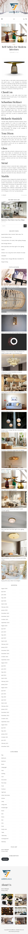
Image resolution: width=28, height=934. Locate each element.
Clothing (3, 773)
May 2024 (3, 672)
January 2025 (4, 647)
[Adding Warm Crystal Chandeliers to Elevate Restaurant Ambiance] (14, 362)
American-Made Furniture (7, 411)
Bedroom (3, 761)
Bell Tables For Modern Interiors (9, 490)
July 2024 (3, 666)
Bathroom (3, 758)
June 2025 (3, 631)
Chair (2, 770)
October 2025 (4, 619)
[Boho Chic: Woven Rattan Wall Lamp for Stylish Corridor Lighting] (14, 499)
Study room (4, 829)
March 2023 (4, 703)
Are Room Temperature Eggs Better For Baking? (12, 450)
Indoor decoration (5, 795)
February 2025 (4, 644)
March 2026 (4, 604)
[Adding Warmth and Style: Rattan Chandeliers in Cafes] (14, 383)
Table (2, 832)
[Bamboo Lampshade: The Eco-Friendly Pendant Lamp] (14, 459)
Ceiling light (4, 767)
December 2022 (5, 712)
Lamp (2, 801)
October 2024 (4, 656)
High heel (3, 792)
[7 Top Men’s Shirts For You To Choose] (14, 277)
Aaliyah (4, 195)
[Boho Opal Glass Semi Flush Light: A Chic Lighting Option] (14, 519)
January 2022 (4, 734)
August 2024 (4, 662)
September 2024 (5, 659)
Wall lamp (3, 841)
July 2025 (3, 628)
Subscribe (5, 859)
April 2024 (3, 675)
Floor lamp (3, 782)
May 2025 (3, 635)
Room (2, 810)
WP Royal (17, 931)
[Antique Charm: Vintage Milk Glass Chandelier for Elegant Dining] (14, 420)
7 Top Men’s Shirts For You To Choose (10, 287)
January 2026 (4, 610)
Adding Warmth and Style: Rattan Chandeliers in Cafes (13, 392)
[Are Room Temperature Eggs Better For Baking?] (14, 440)
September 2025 (5, 622)
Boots (2, 764)
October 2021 (4, 737)
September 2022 (5, 721)
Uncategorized (4, 838)
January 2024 (4, 684)
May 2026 (3, 597)
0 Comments (24, 195)
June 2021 (3, 740)
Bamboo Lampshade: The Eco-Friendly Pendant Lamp (13, 469)
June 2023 (3, 693)
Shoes (2, 817)
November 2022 (5, 715)
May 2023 (3, 697)
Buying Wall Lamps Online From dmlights (10, 580)
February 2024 (4, 681)
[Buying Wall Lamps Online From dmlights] (14, 570)
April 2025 (3, 638)
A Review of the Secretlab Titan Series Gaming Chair (13, 314)
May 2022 (3, 731)
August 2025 (4, 625)
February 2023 (4, 706)
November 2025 (5, 616)
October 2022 (4, 718)
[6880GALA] (14, 8)
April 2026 (3, 601)
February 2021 (4, 743)
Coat (14, 44)
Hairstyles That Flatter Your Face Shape (13, 220)
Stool (2, 826)
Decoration (4, 779)
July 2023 (3, 690)
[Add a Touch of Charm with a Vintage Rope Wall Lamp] (14, 323)
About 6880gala (5, 849)
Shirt (2, 813)
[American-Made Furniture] (14, 401)
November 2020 (5, 746)
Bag (2, 755)
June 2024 (3, 669)
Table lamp (4, 835)
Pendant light (4, 807)
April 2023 (3, 700)
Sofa (2, 823)
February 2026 (4, 607)
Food (2, 786)
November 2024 (5, 653)
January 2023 (4, 709)
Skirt (2, 820)
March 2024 (4, 678)
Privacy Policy (4, 851)
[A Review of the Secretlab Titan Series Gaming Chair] (14, 300)
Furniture (3, 789)
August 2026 (4, 588)
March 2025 (4, 641)
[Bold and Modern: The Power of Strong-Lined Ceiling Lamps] (14, 544)
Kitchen (3, 798)
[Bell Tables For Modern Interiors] (14, 479)
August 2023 (4, 687)
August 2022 (4, 724)
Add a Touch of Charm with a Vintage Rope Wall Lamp (13, 332)
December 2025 (5, 613)
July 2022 (3, 727)
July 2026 (3, 591)
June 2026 (3, 594)
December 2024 (5, 650)
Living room (4, 804)
